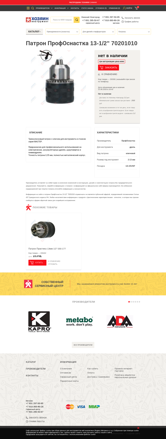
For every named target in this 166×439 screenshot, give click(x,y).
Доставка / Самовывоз (98, 377)
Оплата (90, 373)
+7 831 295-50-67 (91, 20)
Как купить (92, 369)
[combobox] (62, 32)
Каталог (31, 362)
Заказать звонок (132, 18)
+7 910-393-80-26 (111, 20)
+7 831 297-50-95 (111, 17)
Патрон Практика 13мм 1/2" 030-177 (47, 248)
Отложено (101, 8)
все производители (83, 345)
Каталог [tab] (33, 31)
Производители (42, 8)
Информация (60, 8)
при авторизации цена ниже (111, 61)
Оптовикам (65, 373)
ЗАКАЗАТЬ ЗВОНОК (38, 418)
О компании (66, 369)
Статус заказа (87, 8)
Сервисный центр (68, 377)
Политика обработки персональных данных (125, 376)
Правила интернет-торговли (124, 370)
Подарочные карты (69, 381)
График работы (132, 22)
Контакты (75, 8)
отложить (52, 264)
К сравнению (54, 261)
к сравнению (109, 74)
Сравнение (114, 8)
